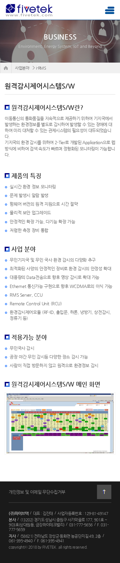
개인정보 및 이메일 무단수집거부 (37, 491)
